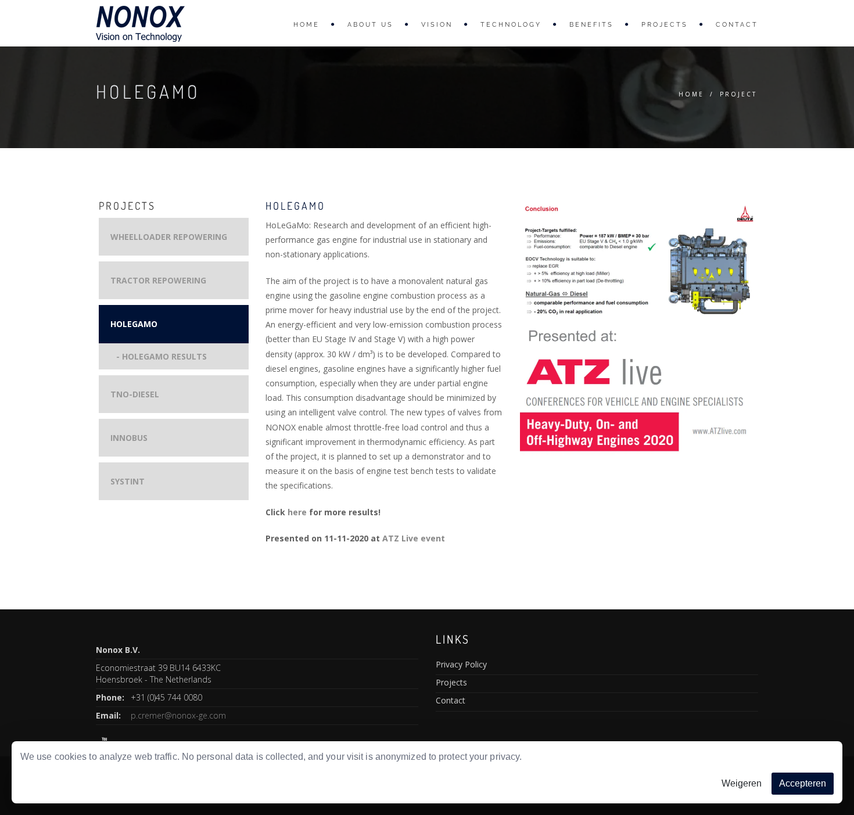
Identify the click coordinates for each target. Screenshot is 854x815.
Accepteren (802, 783)
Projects (664, 24)
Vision (437, 24)
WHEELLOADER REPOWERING (168, 236)
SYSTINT (127, 481)
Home (306, 24)
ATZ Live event (413, 538)
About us (370, 24)
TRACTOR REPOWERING (158, 280)
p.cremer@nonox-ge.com (178, 715)
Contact (737, 24)
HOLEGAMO (133, 323)
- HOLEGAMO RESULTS (161, 356)
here (297, 512)
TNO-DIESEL (134, 394)
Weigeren (742, 783)
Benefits (591, 24)
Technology (510, 24)
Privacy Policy (461, 664)
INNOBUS (129, 437)
